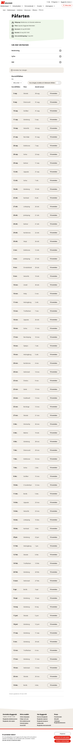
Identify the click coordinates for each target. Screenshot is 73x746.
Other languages (24, 717)
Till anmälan (53, 93)
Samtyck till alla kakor (62, 737)
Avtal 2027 (23, 725)
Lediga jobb (40, 723)
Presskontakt (58, 717)
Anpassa (62, 734)
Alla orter (16, 83)
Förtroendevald (29, 6)
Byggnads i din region (9, 721)
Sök (49, 2)
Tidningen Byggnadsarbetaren (59, 721)
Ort (13, 79)
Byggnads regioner (42, 719)
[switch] (44, 83)
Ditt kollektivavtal (25, 721)
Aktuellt (56, 719)
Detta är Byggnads (42, 717)
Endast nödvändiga (62, 741)
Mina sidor (68, 5)
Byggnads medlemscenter (10, 719)
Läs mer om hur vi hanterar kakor (11, 740)
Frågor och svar (24, 719)
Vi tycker (39, 6)
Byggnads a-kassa (66, 2)
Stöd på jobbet (17, 6)
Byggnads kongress (42, 721)
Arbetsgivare (49, 6)
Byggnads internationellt (44, 725)
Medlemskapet (5, 6)
